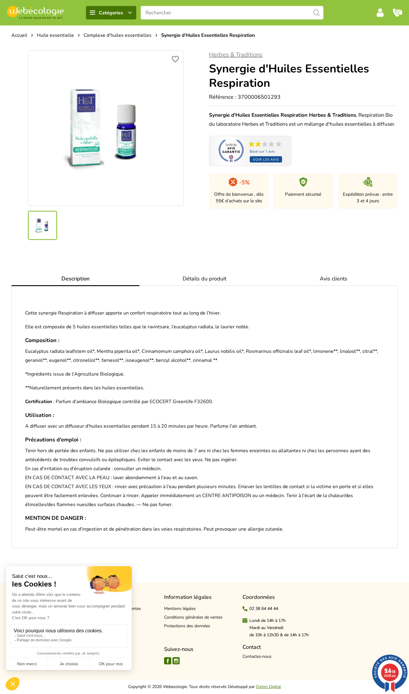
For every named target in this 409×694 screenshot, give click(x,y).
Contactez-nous (257, 656)
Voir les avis (266, 159)
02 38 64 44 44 (263, 608)
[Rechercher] (316, 12)
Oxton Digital (268, 687)
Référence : (222, 97)
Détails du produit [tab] (204, 278)
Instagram (176, 660)
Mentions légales (180, 608)
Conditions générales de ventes (193, 617)
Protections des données (187, 626)
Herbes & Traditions (236, 55)
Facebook (167, 660)
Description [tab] (75, 278)
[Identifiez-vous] (380, 12)
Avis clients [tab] (333, 278)
